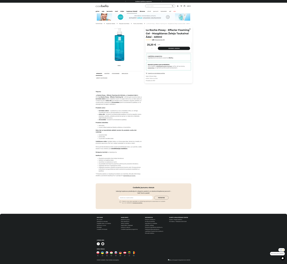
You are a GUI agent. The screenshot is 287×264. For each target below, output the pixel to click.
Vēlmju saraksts (125, 223)
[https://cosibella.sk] (115, 252)
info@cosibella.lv (177, 219)
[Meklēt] (172, 6)
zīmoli (149, 11)
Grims (97, 11)
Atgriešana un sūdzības (151, 223)
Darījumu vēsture (125, 227)
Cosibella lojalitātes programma (129, 229)
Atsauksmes (115, 73)
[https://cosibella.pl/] (97, 252)
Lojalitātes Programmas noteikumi (154, 231)
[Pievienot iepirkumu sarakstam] (190, 29)
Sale (174, 11)
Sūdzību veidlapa (149, 225)
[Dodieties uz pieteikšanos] (178, 6)
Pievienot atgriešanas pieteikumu (154, 227)
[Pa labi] (161, 1)
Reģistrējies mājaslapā (127, 225)
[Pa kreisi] (125, 1)
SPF (170, 11)
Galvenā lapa (99, 23)
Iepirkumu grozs (125, 219)
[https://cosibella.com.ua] (102, 252)
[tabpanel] (119, 44)
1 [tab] (119, 65)
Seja (103, 11)
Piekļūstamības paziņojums (152, 229)
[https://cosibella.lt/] (129, 252)
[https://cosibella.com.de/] (124, 252)
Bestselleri (164, 11)
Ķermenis (110, 11)
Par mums (99, 219)
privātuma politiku (137, 203)
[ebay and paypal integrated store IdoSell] (179, 260)
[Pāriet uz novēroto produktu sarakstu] (181, 6)
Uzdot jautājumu (101, 78)
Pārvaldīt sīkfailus (149, 233)
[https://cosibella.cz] (106, 252)
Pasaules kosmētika (124, 23)
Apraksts (99, 73)
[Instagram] (102, 243)
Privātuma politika (150, 221)
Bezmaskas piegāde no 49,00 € (143, 1)
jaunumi (155, 11)
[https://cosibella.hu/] (111, 252)
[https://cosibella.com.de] (120, 252)
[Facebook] (98, 243)
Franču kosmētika (138, 23)
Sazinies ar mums (101, 225)
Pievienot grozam (174, 48)
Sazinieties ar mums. (129, 175)
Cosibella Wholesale (102, 229)
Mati (116, 11)
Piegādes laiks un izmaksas (104, 223)
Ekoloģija (125, 73)
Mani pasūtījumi (125, 221)
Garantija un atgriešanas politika (156, 73)
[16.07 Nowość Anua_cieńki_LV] (143, 17)
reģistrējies (151, 68)
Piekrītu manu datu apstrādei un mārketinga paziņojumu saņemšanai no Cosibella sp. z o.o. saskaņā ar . (143, 202)
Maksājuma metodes (102, 221)
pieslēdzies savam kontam (164, 66)
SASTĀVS (106, 73)
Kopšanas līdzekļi (131, 11)
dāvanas (142, 11)
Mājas (122, 11)
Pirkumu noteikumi (150, 219)
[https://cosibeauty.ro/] (133, 252)
